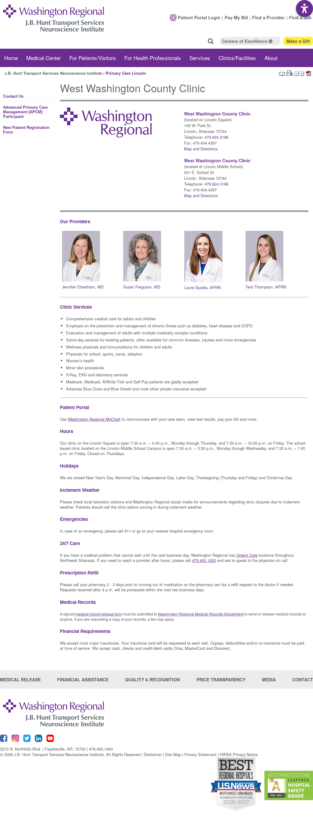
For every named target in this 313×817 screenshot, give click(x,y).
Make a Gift (298, 41)
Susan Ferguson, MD (141, 287)
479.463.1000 (101, 749)
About (271, 58)
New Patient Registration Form (26, 129)
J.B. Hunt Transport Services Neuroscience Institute (53, 73)
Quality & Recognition (152, 679)
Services (200, 58)
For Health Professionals (152, 58)
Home (11, 58)
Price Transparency (221, 679)
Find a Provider (268, 17)
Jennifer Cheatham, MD (83, 287)
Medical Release (20, 679)
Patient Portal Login (199, 17)
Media (269, 679)
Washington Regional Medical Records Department (201, 613)
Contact (302, 679)
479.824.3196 (216, 137)
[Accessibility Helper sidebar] (304, 8)
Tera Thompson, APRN (265, 287)
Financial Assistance (83, 679)
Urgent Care (246, 555)
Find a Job (300, 17)
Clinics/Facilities (237, 58)
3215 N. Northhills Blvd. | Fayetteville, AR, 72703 (43, 749)
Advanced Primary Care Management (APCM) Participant (25, 112)
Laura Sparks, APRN (202, 287)
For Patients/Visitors (92, 58)
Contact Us (13, 96)
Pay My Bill (236, 17)
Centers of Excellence (245, 41)
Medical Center (43, 58)
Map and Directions (201, 149)
